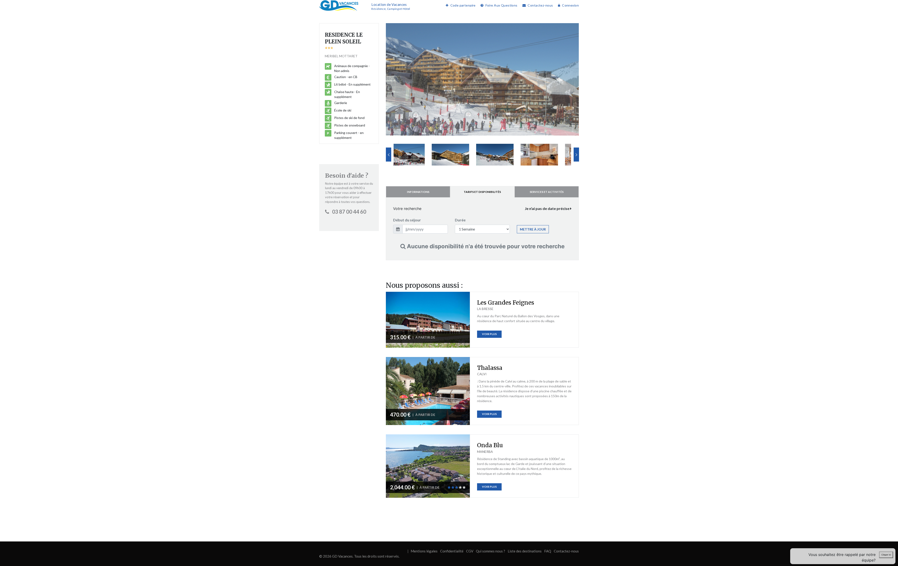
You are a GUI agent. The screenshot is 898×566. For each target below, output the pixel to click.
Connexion (570, 5)
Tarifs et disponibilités (482, 192)
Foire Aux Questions (501, 5)
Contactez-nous (540, 5)
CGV (469, 551)
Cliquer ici (886, 554)
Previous (388, 155)
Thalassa (489, 367)
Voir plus (489, 334)
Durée (460, 220)
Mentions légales (424, 551)
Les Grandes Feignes (505, 302)
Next (576, 155)
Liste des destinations (525, 551)
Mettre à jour (533, 229)
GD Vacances (342, 556)
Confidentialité (451, 551)
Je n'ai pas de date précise (547, 208)
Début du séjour (407, 220)
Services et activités (547, 192)
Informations (418, 192)
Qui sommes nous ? (490, 551)
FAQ (547, 551)
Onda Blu (490, 445)
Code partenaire (463, 5)
